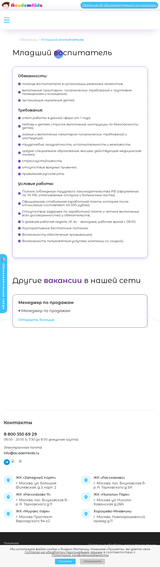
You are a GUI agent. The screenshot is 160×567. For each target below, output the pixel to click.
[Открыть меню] (7, 20)
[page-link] (15, 40)
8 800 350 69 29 (20, 434)
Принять (65, 561)
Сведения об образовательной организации (119, 5)
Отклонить (92, 561)
